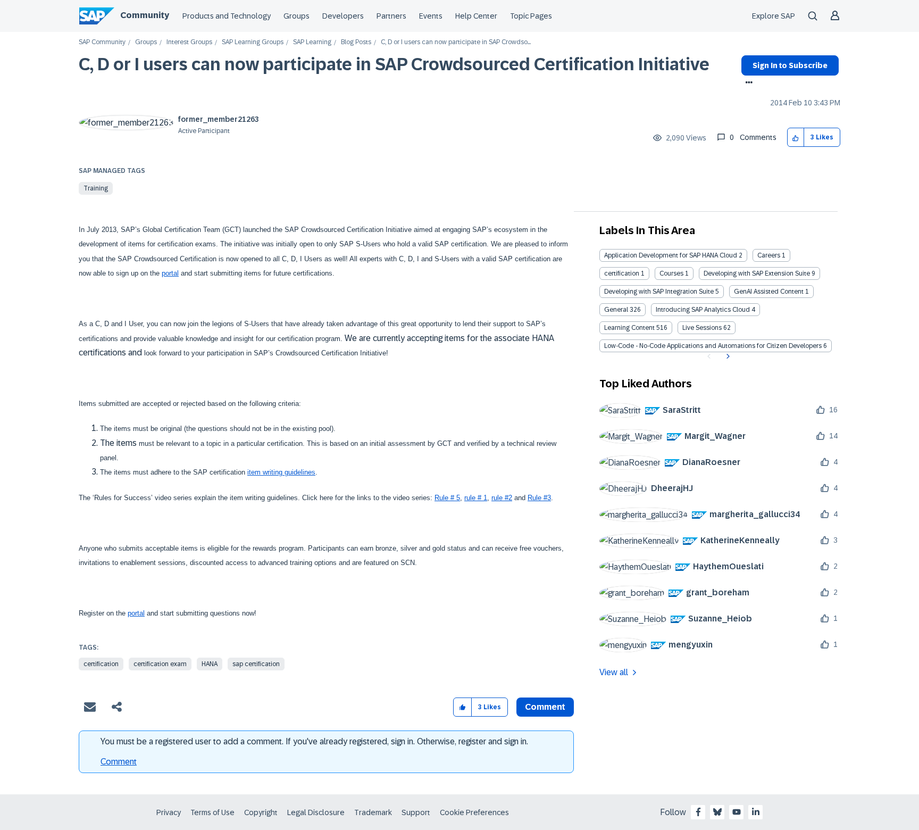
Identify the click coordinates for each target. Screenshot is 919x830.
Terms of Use (212, 812)
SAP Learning (312, 42)
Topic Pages (531, 16)
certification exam (160, 664)
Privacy (168, 812)
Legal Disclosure (316, 812)
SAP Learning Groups (252, 42)
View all (613, 672)
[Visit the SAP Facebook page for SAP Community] (698, 812)
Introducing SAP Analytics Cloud (703, 309)
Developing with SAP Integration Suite (659, 291)
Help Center (476, 16)
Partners (391, 16)
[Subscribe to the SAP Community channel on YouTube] (736, 812)
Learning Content (629, 327)
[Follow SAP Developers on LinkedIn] (755, 812)
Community (144, 15)
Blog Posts (356, 42)
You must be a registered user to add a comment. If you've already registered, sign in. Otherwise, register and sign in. (314, 741)
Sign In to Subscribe (790, 65)
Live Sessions (702, 327)
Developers (343, 16)
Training (95, 188)
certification (101, 664)
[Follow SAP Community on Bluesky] (717, 812)
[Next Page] (727, 356)
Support (416, 812)
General (616, 309)
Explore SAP (773, 16)
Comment (119, 761)
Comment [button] (545, 706)
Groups (296, 16)
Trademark (373, 812)
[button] (796, 137)
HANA (210, 664)
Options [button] (747, 83)
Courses (671, 273)
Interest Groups (189, 42)
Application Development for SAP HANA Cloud (670, 255)
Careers (768, 255)
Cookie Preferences (474, 812)
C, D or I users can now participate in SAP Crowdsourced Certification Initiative (394, 64)
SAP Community (102, 42)
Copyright (261, 812)
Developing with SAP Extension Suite (757, 273)
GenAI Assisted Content (769, 291)
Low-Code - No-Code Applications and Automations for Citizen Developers (713, 346)
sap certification (256, 664)
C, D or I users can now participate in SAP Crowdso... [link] (456, 42)
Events (430, 16)
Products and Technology (226, 16)
